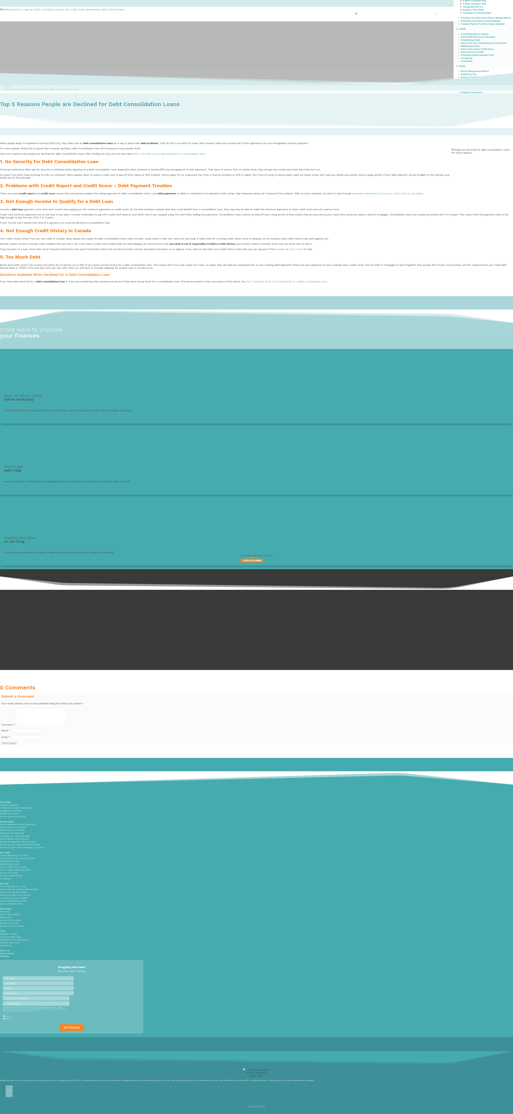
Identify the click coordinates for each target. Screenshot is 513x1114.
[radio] (36, 1016)
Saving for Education (10, 920)
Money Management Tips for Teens (18, 841)
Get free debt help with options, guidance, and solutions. (37, 486)
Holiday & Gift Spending (12, 833)
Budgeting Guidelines (11, 810)
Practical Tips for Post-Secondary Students (22, 847)
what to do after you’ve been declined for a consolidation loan (169, 153)
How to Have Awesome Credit (15, 870)
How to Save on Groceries (13, 827)
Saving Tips (6, 917)
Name (5, 730)
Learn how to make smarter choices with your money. (35, 557)
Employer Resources (471, 92)
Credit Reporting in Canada (14, 855)
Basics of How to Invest (12, 926)
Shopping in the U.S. (473, 7)
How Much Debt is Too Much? (15, 895)
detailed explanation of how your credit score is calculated (388, 193)
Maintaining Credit (9, 864)
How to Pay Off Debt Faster (14, 892)
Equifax (281, 249)
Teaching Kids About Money (14, 839)
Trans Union (296, 249)
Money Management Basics (475, 71)
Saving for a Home (9, 923)
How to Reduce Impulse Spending (17, 824)
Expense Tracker (8, 934)
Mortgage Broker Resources (14, 939)
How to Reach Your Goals (13, 816)
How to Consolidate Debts (13, 901)
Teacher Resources (10, 942)
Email (5, 737)
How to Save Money (10, 914)
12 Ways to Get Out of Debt (13, 898)
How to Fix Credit (9, 872)
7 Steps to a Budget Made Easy (16, 808)
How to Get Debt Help (11, 903)
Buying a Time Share (473, 10)
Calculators (6, 945)
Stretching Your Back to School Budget (481, 21)
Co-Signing (5, 878)
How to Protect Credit (11, 875)
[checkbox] (36, 1017)
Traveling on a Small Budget (477, 13)
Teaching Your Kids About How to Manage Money (486, 18)
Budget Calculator (9, 813)
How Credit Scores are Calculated (17, 858)
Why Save (5, 911)
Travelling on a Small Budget (15, 836)
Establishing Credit (9, 861)
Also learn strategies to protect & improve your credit (35, 415)
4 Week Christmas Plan (474, 4)
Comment (8, 724)
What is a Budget (9, 805)
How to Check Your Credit (13, 867)
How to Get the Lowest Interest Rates (19, 889)
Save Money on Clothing (12, 830)
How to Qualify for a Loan (13, 886)
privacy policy (32, 1011)
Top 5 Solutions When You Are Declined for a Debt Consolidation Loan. (286, 281)
